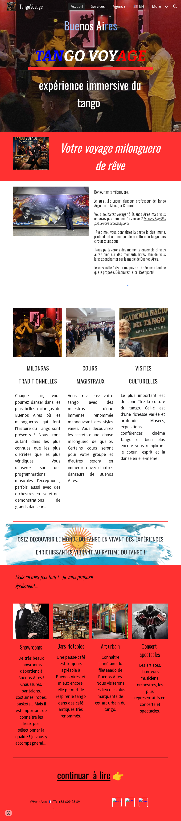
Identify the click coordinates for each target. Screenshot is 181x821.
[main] (90, 25)
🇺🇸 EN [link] (138, 6)
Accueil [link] (77, 6)
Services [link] (98, 6)
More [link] (156, 6)
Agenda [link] (119, 6)
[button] (175, 6)
